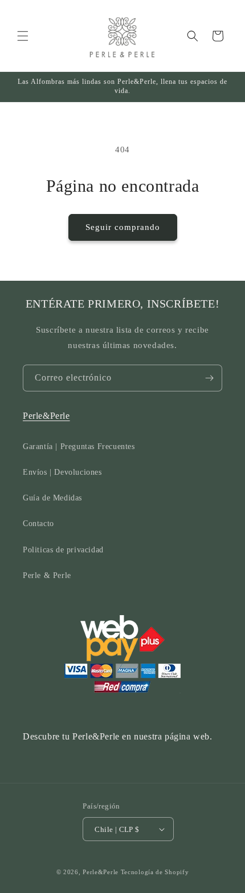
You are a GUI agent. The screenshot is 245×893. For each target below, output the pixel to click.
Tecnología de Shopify (155, 871)
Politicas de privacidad (63, 550)
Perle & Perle (47, 575)
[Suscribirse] (209, 378)
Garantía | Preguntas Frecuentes (79, 446)
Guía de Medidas (52, 498)
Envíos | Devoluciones (62, 472)
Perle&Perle (46, 416)
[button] (22, 36)
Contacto (38, 523)
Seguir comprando (122, 227)
